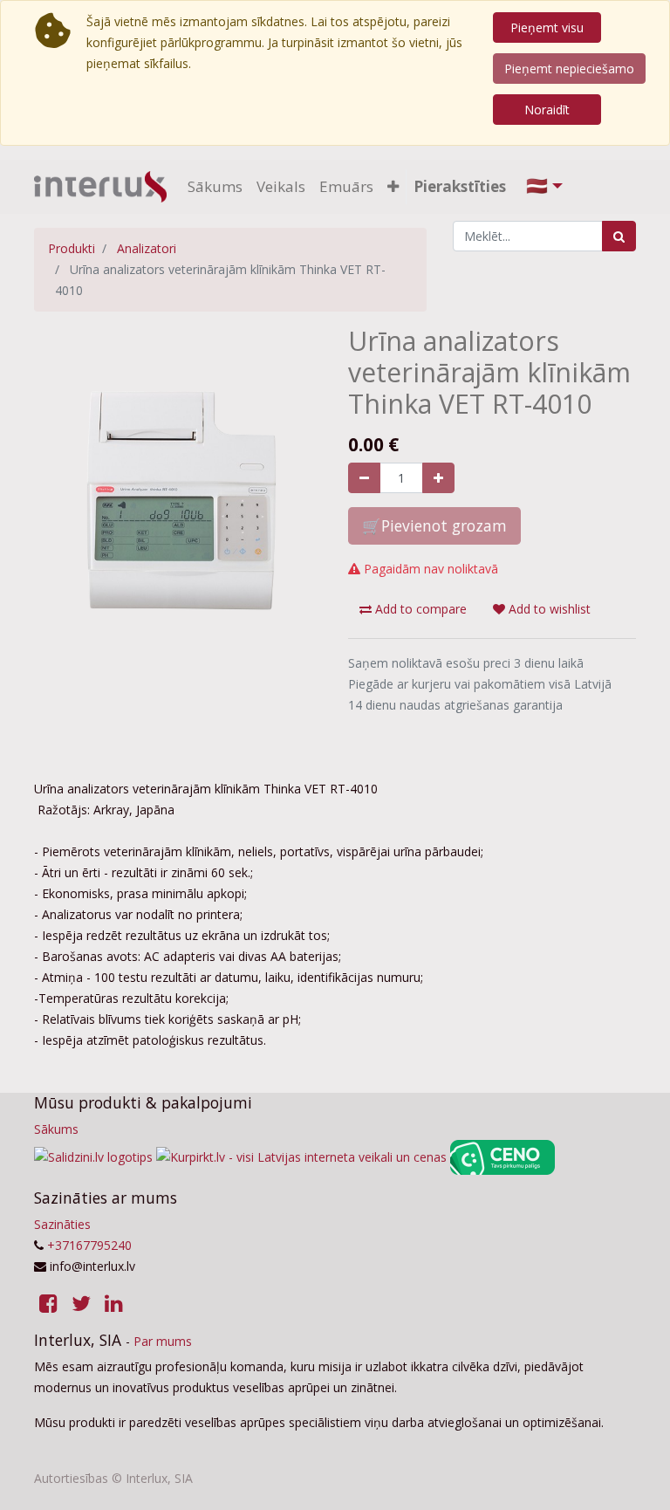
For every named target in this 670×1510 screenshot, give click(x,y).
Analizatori (146, 248)
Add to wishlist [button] (548, 609)
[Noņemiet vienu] (364, 478)
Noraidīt (547, 109)
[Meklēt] (619, 236)
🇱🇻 (537, 185)
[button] (393, 186)
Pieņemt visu (547, 27)
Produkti (71, 248)
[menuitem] (215, 186)
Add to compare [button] (419, 609)
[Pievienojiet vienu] (438, 478)
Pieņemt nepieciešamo (569, 68)
